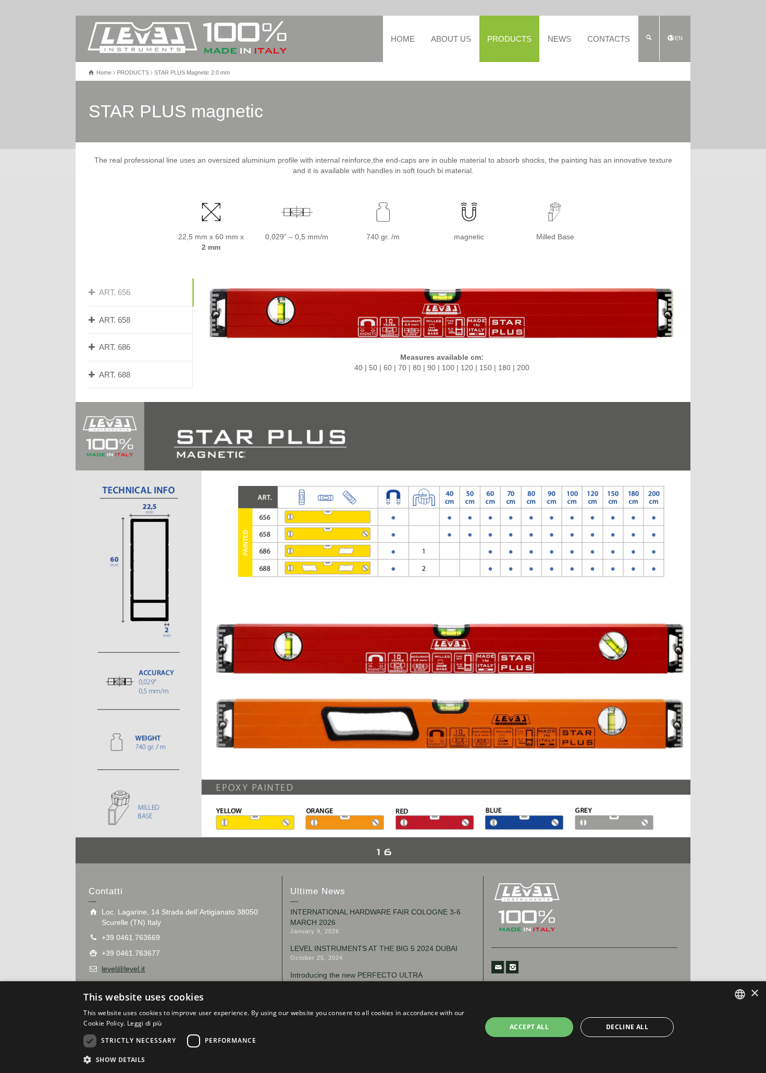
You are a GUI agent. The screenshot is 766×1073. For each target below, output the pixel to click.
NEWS (559, 38)
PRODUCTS (509, 38)
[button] (276, 1059)
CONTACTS (608, 38)
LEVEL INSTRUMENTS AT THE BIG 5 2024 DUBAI (374, 948)
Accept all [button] (529, 1026)
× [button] (754, 993)
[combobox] (740, 994)
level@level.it (123, 969)
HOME (403, 38)
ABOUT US (451, 38)
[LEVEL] (187, 37)
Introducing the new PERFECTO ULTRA (356, 975)
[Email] (497, 967)
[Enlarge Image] (383, 632)
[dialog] (383, 1027)
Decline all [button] (627, 1026)
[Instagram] (512, 967)
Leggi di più (144, 1023)
